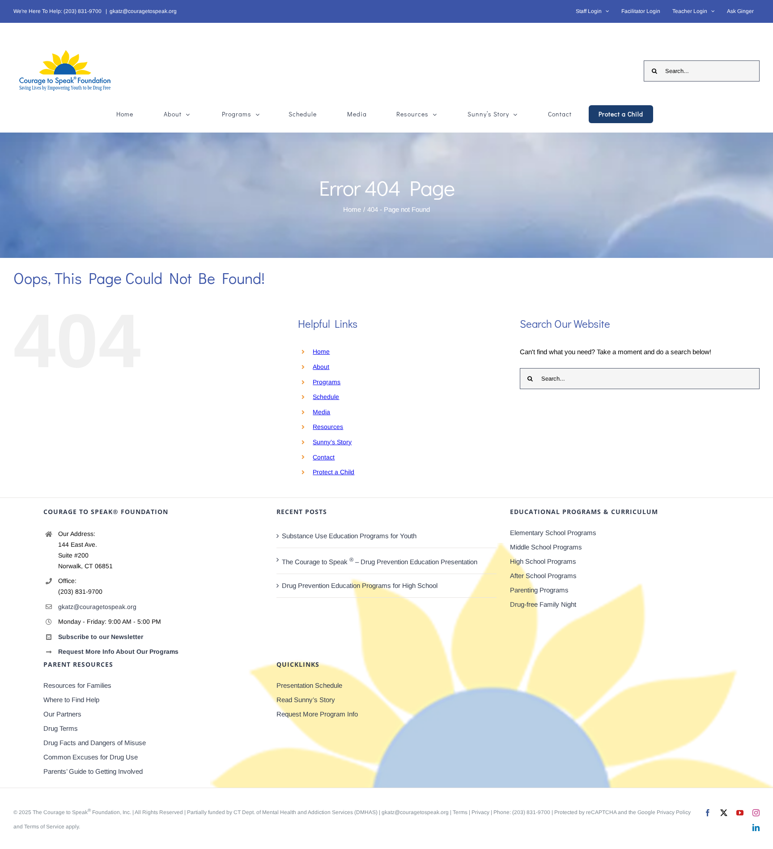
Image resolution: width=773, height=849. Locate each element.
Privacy (480, 812)
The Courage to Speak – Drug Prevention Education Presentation (379, 561)
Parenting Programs (539, 590)
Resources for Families (77, 685)
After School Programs (543, 575)
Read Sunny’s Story (305, 699)
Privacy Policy (674, 812)
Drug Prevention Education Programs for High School (359, 585)
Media (321, 412)
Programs (326, 382)
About (321, 366)
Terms (460, 812)
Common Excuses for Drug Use (90, 757)
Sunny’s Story (332, 442)
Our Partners (62, 714)
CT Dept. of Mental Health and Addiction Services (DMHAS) (306, 812)
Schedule (326, 396)
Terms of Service (44, 826)
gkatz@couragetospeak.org (143, 11)
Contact (324, 457)
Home (321, 351)
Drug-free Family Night (543, 604)
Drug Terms (60, 728)
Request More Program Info (317, 714)
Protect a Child (333, 472)
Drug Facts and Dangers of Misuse (94, 742)
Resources (328, 426)
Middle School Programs (546, 547)
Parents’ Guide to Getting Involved (93, 771)
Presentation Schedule (309, 685)
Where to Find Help (71, 699)
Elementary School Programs (553, 532)
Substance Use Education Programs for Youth (349, 536)
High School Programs (543, 561)
